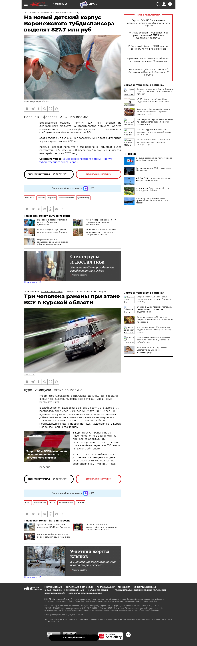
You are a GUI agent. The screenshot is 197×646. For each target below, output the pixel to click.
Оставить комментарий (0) (98, 174)
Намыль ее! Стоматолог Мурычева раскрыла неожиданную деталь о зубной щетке (153, 339)
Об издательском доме (144, 587)
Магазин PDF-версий (98, 590)
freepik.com (29, 374)
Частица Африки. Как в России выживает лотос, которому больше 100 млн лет (154, 132)
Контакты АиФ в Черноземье (79, 587)
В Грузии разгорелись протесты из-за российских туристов (154, 159)
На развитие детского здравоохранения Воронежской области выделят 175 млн (52, 242)
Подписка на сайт (106, 587)
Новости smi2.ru (34, 282)
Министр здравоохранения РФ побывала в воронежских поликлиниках (101, 222)
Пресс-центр (124, 587)
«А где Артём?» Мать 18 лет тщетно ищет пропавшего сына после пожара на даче (153, 142)
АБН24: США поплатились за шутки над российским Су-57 (153, 179)
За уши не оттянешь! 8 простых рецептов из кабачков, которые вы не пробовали (155, 319)
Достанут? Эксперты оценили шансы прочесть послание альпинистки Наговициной (155, 121)
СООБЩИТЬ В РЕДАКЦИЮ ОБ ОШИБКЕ (85, 593)
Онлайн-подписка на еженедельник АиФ (64, 590)
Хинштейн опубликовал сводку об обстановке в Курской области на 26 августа (148, 72)
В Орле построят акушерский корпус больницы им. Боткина (52, 230)
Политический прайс (54, 593)
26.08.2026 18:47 (31, 291)
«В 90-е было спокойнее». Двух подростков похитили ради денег (153, 100)
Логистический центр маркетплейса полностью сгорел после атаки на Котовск (102, 527)
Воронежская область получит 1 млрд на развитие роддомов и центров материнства (101, 232)
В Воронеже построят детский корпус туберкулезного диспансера (75, 160)
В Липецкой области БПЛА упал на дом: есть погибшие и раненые (148, 47)
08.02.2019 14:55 (31, 12)
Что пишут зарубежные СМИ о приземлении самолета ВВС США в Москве (153, 200)
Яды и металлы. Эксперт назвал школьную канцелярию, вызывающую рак (152, 349)
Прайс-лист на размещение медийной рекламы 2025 (140, 590)
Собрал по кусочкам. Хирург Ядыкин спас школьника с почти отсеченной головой (155, 91)
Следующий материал (74, 638)
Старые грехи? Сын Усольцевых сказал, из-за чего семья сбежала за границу (154, 299)
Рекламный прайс (53, 587)
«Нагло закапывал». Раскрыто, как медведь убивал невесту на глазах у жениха (154, 329)
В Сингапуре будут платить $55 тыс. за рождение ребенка (153, 189)
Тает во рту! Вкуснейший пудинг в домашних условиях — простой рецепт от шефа (153, 111)
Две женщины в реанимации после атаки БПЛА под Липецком (53, 525)
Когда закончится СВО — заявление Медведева (153, 169)
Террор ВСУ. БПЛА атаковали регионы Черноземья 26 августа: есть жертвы (148, 23)
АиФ (46, 101)
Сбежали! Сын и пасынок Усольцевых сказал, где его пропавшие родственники (155, 309)
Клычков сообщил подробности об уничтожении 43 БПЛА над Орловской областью (148, 35)
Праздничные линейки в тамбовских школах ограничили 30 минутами (148, 59)
